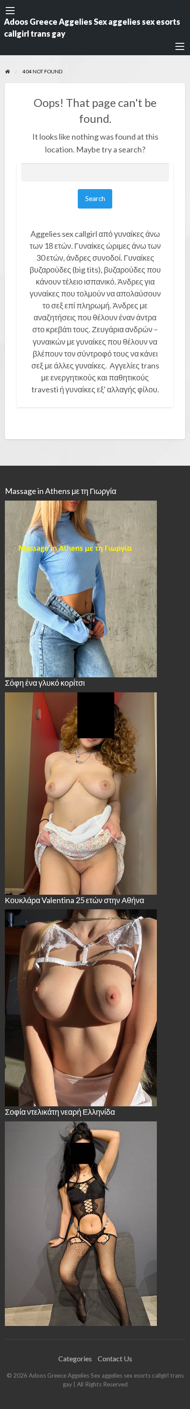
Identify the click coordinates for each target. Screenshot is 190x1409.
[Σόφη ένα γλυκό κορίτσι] (81, 792)
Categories (75, 1358)
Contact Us (115, 1358)
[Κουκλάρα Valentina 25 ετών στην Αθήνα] (81, 1007)
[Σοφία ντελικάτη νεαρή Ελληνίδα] (81, 1223)
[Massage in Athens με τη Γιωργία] (81, 588)
